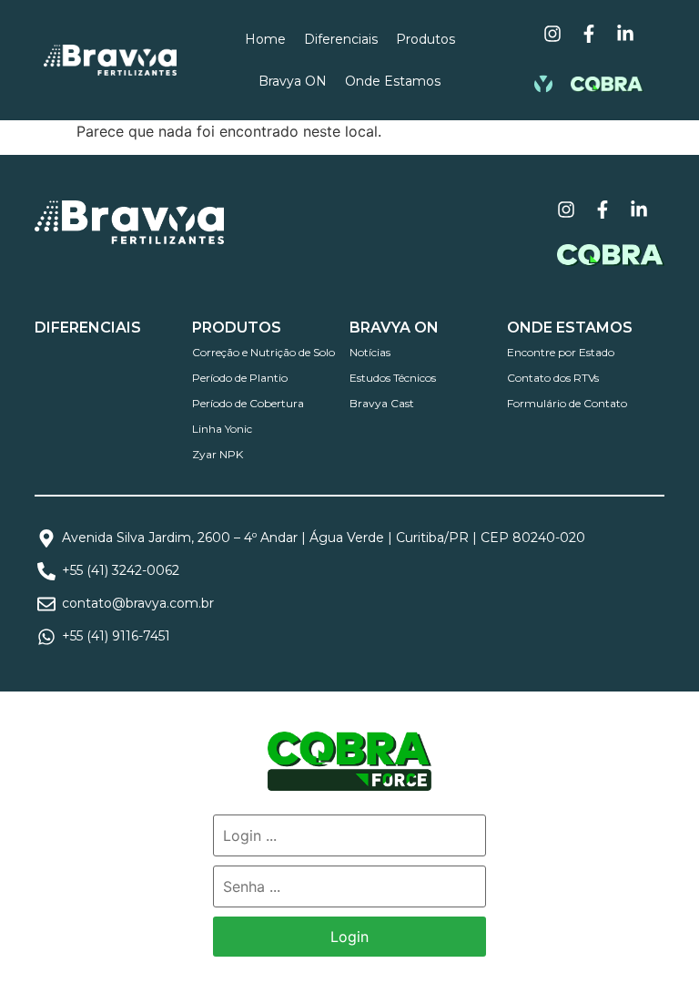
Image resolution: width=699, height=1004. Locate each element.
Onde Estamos (393, 81)
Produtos (425, 39)
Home (265, 39)
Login (349, 936)
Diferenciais (341, 39)
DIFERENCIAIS (88, 327)
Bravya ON (292, 81)
